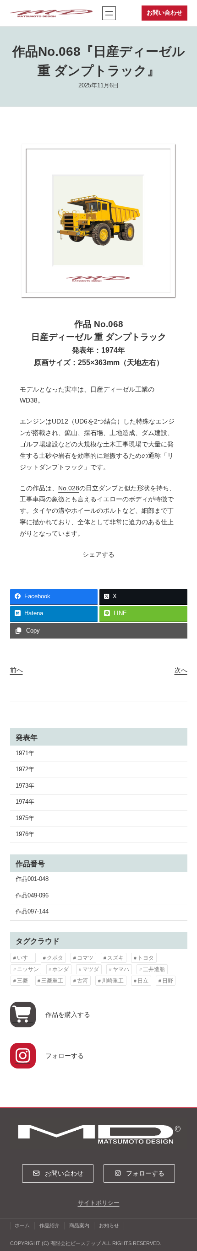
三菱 (22, 980)
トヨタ (145, 958)
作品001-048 (32, 879)
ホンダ (60, 969)
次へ (181, 670)
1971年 (25, 753)
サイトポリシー (99, 1203)
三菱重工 (52, 980)
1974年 (25, 802)
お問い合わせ (164, 13)
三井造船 (154, 969)
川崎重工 (113, 980)
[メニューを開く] (109, 13)
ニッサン (28, 969)
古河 (82, 980)
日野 (167, 980)
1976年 (25, 834)
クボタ (55, 958)
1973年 (25, 786)
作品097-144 (32, 911)
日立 (142, 980)
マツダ (90, 969)
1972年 (25, 769)
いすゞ (25, 958)
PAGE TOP (183, 1205)
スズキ (115, 958)
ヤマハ (121, 969)
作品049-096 (32, 895)
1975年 (25, 818)
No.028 (68, 488)
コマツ (85, 958)
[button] (57, 1173)
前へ (16, 670)
